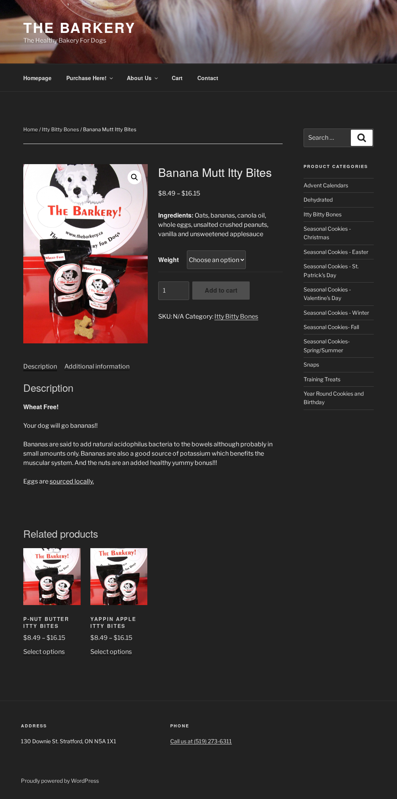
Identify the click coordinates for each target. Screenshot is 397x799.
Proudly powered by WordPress (60, 780)
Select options (44, 651)
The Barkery (79, 27)
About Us (139, 78)
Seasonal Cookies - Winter (336, 312)
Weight (168, 259)
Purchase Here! (86, 78)
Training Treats (322, 379)
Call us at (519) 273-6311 (201, 741)
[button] (135, 177)
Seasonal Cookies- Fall (331, 327)
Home (30, 129)
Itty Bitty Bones (60, 129)
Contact (207, 78)
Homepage (37, 78)
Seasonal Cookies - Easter (336, 252)
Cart (177, 78)
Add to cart (221, 290)
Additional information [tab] (96, 366)
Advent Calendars (326, 185)
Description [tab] (40, 366)
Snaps (311, 364)
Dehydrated (318, 199)
